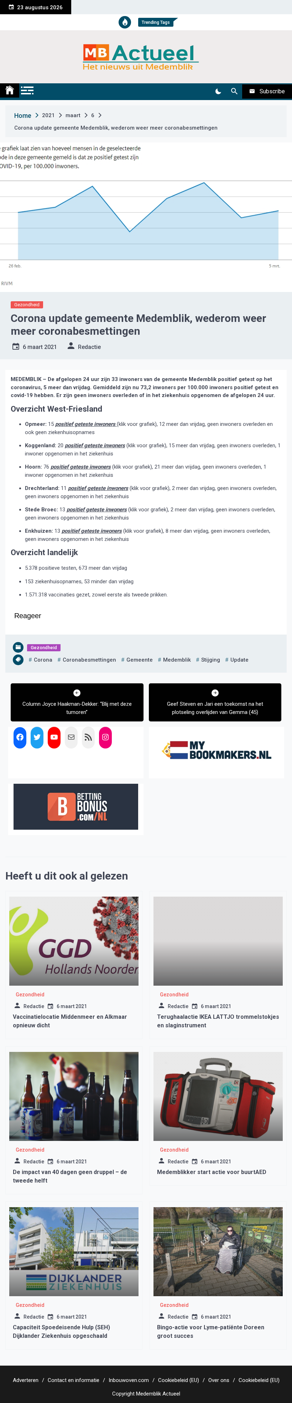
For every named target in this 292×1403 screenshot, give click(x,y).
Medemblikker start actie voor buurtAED (211, 1172)
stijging (210, 660)
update (239, 660)
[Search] (234, 91)
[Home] (9, 90)
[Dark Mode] (218, 91)
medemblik (177, 660)
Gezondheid (27, 304)
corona (43, 660)
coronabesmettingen (89, 660)
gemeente (139, 660)
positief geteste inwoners (86, 424)
